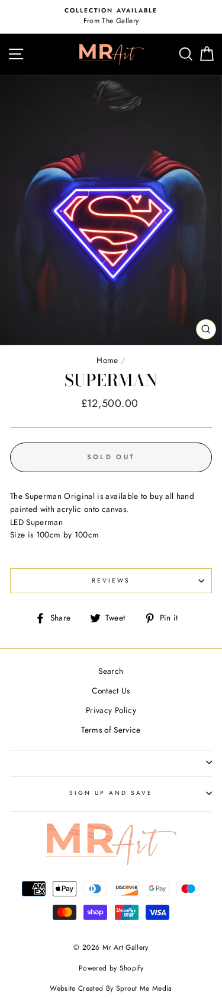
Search (110, 671)
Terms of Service (110, 730)
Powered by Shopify (111, 968)
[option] (111, 16)
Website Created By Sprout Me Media (111, 988)
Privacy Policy (111, 710)
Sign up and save (111, 792)
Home (107, 360)
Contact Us (111, 690)
